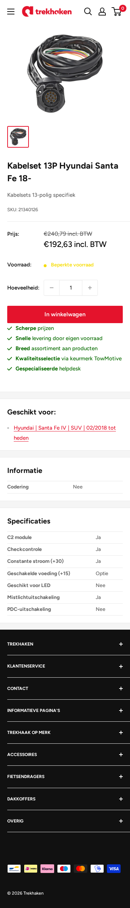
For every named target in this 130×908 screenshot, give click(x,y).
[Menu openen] (10, 11)
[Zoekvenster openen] (88, 12)
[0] (116, 11)
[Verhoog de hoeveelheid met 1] (90, 287)
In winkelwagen (65, 314)
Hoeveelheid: (23, 287)
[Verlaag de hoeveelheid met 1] (51, 287)
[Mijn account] (102, 12)
